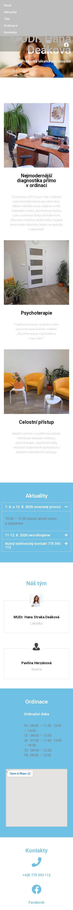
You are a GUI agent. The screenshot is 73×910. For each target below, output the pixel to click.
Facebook (36, 902)
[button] (36, 507)
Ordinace (11, 25)
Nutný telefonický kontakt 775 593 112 (33, 545)
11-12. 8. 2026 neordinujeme (27, 535)
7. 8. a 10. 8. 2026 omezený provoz (33, 507)
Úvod (7, 5)
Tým (7, 19)
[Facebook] (66, 45)
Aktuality (10, 12)
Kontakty (10, 32)
